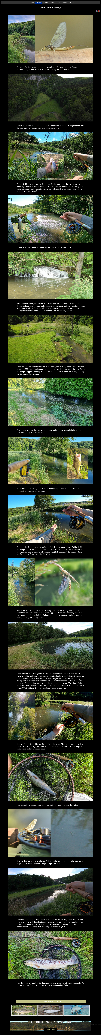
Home (32, 2)
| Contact (96, 1024)
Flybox (58, 2)
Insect (52, 2)
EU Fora (71, 2)
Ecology (64, 2)
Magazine (45, 2)
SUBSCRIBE (50, 1029)
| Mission (99, 1024)
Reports (38, 2)
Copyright (92, 1024)
